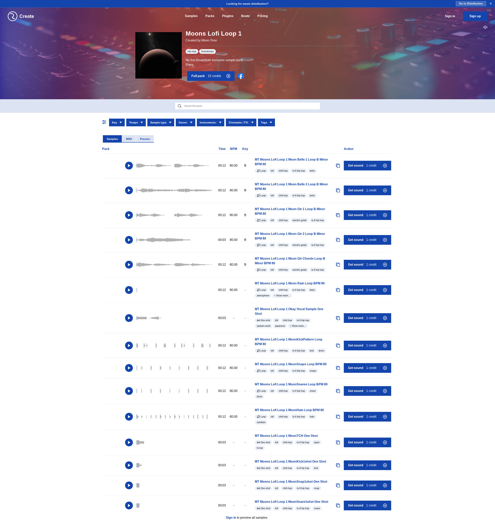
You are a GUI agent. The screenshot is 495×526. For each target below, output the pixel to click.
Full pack (206, 76)
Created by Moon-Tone (201, 40)
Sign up (475, 16)
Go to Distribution (471, 3)
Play (129, 165)
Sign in (231, 517)
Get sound (362, 165)
